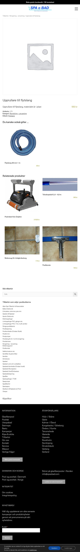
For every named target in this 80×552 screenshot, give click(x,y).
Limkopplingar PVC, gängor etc (12, 321)
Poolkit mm (6, 334)
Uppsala (45, 437)
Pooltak (5, 419)
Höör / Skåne (48, 416)
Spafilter (5, 376)
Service (5, 445)
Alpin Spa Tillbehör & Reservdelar (13, 306)
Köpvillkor (7, 398)
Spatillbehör (6, 384)
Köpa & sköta (8, 434)
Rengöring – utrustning (17, 16)
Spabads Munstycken (9, 369)
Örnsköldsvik (48, 445)
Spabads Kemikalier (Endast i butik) (14, 366)
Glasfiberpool (8, 416)
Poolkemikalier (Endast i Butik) (12, 331)
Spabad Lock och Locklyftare (12, 364)
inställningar (33, 550)
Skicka (7, 538)
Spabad (5, 361)
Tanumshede (48, 431)
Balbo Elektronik (8, 309)
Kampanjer (7, 431)
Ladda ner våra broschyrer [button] (54, 482)
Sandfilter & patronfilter (10, 354)
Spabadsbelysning (8, 374)
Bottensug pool (7, 346)
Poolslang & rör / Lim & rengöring (13, 339)
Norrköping (47, 443)
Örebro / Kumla (49, 428)
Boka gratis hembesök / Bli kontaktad (40, 2)
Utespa (5, 391)
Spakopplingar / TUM (9, 379)
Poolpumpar (6, 336)
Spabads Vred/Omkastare (11, 371)
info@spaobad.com (50, 474)
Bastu (4, 428)
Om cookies (7, 492)
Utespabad (7, 422)
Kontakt (5, 443)
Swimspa (6, 425)
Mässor (5, 448)
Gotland (45, 451)
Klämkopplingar (8, 319)
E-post (5, 527)
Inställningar (68, 548)
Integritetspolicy (9, 495)
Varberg (45, 448)
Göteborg (59, 425)
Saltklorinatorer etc (9, 351)
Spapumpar (6, 381)
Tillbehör (5, 16)
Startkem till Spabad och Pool (12, 389)
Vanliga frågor (8, 451)
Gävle (44, 419)
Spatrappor (6, 386)
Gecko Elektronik (8, 316)
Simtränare (6, 359)
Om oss (5, 440)
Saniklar (5, 356)
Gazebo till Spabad (8, 314)
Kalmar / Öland (49, 422)
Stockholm (47, 440)
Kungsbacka (47, 425)
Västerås (46, 434)
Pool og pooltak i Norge (12, 479)
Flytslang (11, 116)
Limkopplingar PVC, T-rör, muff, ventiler (15, 324)
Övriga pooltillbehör (9, 326)
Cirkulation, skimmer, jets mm (12, 311)
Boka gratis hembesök (12, 459)
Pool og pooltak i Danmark (14, 476)
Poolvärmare (7, 341)
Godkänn (54, 548)
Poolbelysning (7, 329)
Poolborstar (6, 348)
